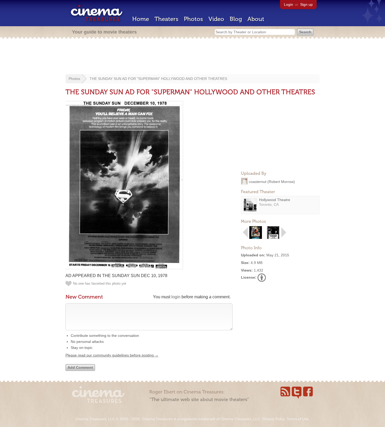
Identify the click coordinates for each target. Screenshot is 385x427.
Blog (236, 19)
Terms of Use (298, 419)
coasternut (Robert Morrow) (272, 181)
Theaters (166, 19)
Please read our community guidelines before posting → (111, 355)
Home (140, 19)
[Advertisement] (192, 57)
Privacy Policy (273, 419)
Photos (193, 19)
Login (288, 4)
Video (216, 19)
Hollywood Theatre (274, 200)
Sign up (306, 4)
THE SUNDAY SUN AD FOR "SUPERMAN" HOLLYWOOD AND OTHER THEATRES (158, 79)
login (175, 297)
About (256, 19)
